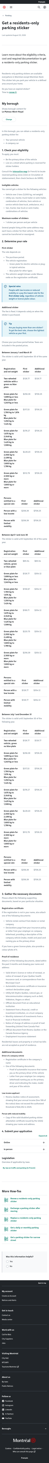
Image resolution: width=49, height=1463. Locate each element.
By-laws (5, 1382)
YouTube (8, 1418)
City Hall (5, 1358)
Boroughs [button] (6, 1429)
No (11, 1266)
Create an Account (9, 1296)
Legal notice (37, 1448)
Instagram (9, 1405)
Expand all (43, 1136)
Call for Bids (6, 1334)
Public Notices (7, 1386)
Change (9, 119)
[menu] (11, 7)
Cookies (8, 1448)
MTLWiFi (5, 1362)
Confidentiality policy (21, 1448)
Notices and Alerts (9, 1300)
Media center (7, 1320)
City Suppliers (7, 1339)
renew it (13, 92)
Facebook (9, 1401)
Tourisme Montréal (9, 1367)
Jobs (3, 1343)
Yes (11, 1261)
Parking (8, 16)
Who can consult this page (23, 1452)
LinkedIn (8, 1410)
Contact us (6, 1315)
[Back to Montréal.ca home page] (4, 7)
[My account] (44, 7)
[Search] (39, 7)
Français (41, 2)
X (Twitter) (9, 1414)
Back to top (42, 1283)
